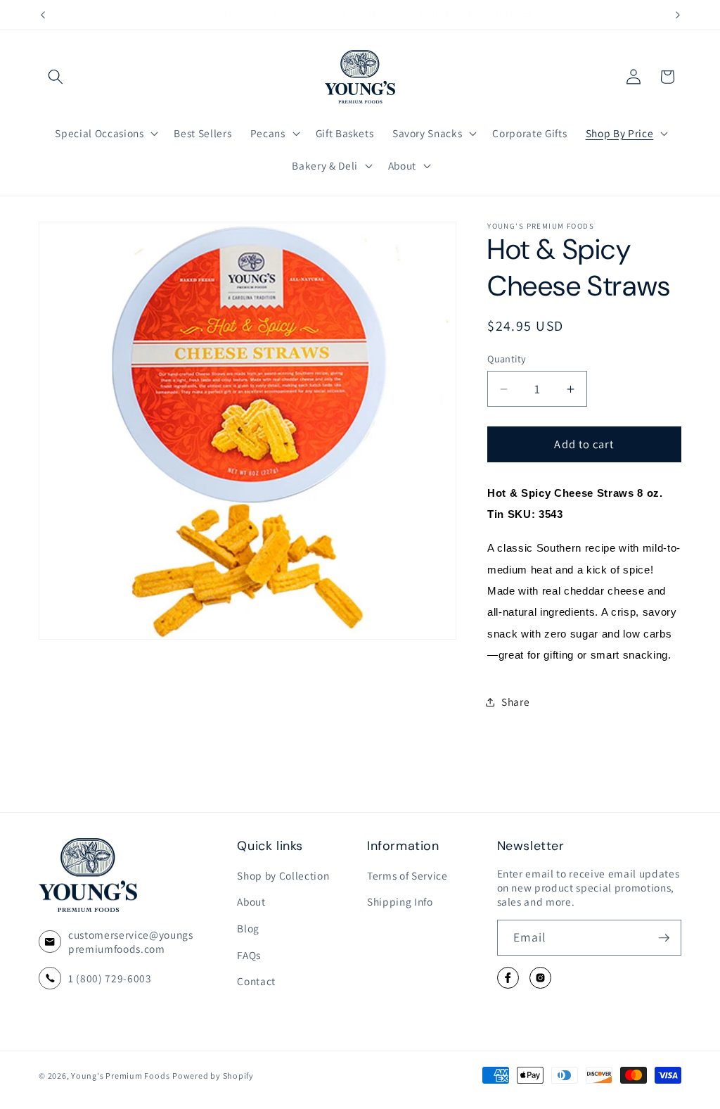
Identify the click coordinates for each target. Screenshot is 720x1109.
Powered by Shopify (213, 1075)
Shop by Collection (283, 875)
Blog (248, 928)
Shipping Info (400, 901)
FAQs (249, 955)
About (251, 901)
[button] (55, 77)
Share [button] (515, 702)
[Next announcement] (677, 15)
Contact (256, 981)
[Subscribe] (664, 938)
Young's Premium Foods (120, 1075)
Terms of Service (407, 875)
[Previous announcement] (42, 15)
